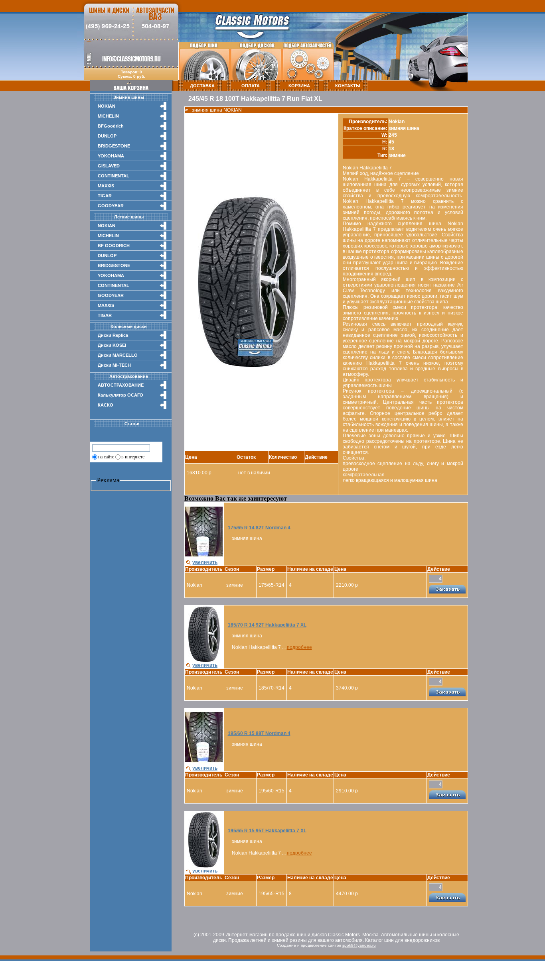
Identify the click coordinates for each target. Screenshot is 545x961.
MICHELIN (108, 116)
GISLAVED (109, 165)
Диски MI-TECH (114, 365)
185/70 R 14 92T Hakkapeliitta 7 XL (267, 625)
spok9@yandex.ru (359, 945)
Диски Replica (113, 335)
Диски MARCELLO (118, 355)
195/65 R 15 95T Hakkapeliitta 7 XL (267, 830)
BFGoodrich (111, 126)
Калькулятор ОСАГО (120, 395)
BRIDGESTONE (114, 145)
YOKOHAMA (111, 155)
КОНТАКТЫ (347, 85)
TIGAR (105, 195)
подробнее (299, 647)
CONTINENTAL (113, 175)
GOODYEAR (111, 205)
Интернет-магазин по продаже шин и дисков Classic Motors (292, 934)
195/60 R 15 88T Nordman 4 (259, 733)
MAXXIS (106, 185)
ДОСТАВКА (202, 85)
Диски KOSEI (112, 345)
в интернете (132, 457)
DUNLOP (107, 136)
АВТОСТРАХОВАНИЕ (121, 385)
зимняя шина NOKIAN (217, 110)
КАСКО (105, 405)
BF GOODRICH (114, 245)
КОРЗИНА (299, 85)
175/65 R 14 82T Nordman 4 (259, 528)
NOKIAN (106, 106)
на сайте (106, 457)
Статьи (132, 423)
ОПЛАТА (250, 85)
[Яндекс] (99, 447)
